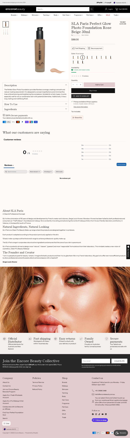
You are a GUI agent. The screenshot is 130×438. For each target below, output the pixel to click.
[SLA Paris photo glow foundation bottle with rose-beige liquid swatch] (39, 50)
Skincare (65, 389)
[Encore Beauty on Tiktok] (99, 414)
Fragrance (65, 403)
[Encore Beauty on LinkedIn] (106, 414)
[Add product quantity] (80, 84)
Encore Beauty (19, 433)
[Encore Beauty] (15, 9)
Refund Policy (37, 389)
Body (64, 396)
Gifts (63, 410)
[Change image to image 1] (6, 24)
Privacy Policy (37, 386)
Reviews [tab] (9, 165)
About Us (6, 382)
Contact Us (7, 386)
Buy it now (93, 91)
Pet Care (65, 407)
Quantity (74, 80)
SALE (64, 414)
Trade (64, 417)
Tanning (65, 393)
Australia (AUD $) (121, 2)
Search (5, 418)
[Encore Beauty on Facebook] (93, 414)
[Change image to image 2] (6, 32)
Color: (77, 54)
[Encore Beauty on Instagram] (96, 414)
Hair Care (65, 400)
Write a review (121, 164)
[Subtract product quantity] (73, 84)
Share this (78, 118)
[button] (96, 145)
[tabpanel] (65, 185)
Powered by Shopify (31, 433)
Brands (64, 382)
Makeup (65, 386)
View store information (81, 107)
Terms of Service (38, 382)
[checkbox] (59, 172)
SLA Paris (76, 35)
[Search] (91, 9)
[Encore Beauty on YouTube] (102, 414)
